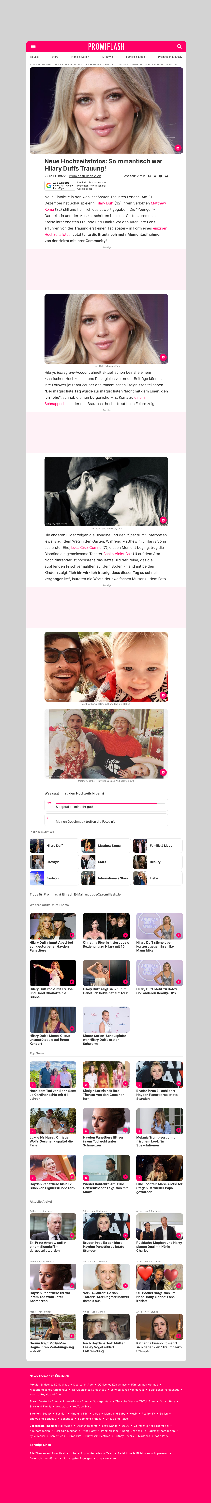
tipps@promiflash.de (105, 894)
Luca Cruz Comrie (86, 547)
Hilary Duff (105, 203)
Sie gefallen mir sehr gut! (74, 807)
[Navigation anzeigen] (33, 46)
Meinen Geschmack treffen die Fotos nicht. (87, 822)
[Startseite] (106, 46)
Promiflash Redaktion (85, 176)
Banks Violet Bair (117, 554)
